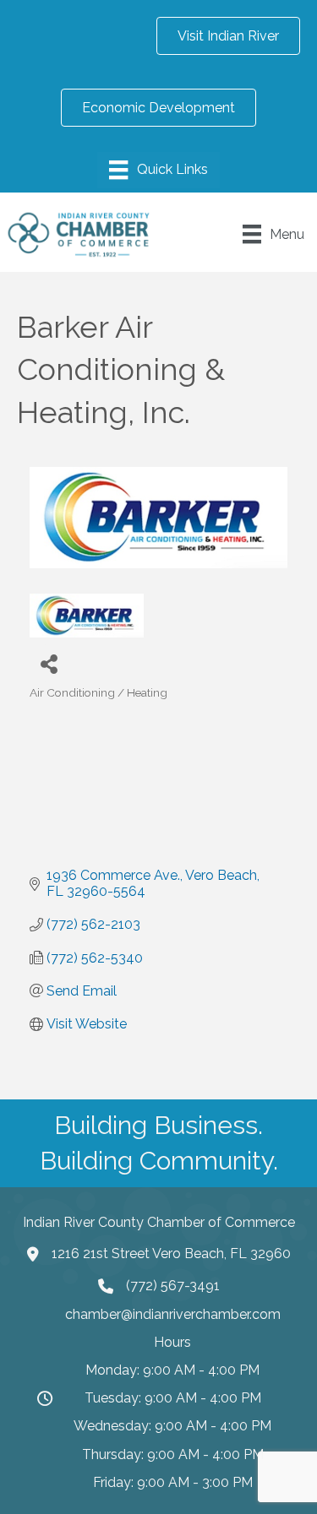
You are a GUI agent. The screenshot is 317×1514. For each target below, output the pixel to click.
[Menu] (158, 169)
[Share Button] (49, 663)
